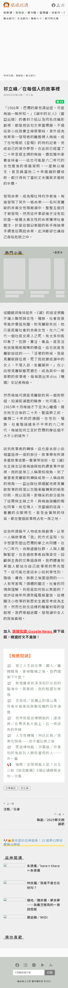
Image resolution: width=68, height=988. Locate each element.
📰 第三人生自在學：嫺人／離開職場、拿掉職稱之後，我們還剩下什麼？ (34, 671)
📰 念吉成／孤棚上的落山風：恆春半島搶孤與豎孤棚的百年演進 (34, 706)
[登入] (58, 5)
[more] (58, 252)
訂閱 (49, 972)
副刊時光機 (52, 18)
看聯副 (20, 12)
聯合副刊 (9, 18)
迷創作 (56, 12)
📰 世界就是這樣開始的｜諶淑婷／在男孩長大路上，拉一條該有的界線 (34, 723)
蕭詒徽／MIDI (37, 917)
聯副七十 (36, 18)
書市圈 (32, 12)
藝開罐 (44, 12)
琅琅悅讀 (8, 75)
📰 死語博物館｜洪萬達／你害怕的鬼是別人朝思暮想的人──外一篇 (34, 752)
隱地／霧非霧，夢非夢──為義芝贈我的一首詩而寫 (43, 904)
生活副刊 (22, 18)
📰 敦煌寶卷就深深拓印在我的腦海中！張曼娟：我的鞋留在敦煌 (34, 688)
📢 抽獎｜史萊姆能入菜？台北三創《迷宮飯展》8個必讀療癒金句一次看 (34, 770)
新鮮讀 (7, 12)
